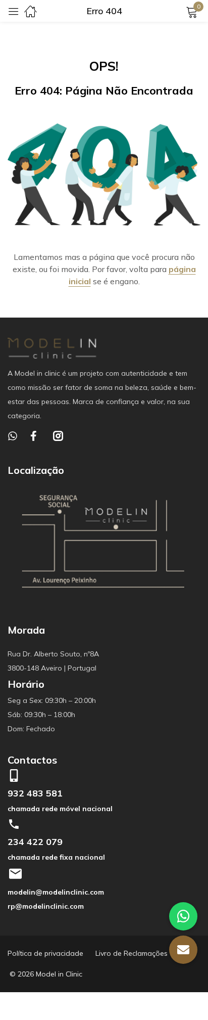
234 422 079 (35, 842)
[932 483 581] (14, 775)
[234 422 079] (14, 824)
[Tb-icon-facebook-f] (35, 436)
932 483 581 (35, 793)
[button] (183, 950)
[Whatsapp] (13, 436)
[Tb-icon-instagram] (58, 436)
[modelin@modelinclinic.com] (15, 873)
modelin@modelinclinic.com (56, 892)
